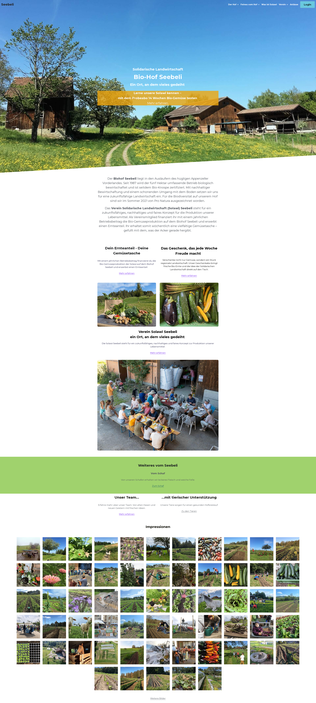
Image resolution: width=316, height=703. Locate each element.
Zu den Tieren (189, 511)
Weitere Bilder (158, 698)
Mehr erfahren (127, 273)
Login (307, 4)
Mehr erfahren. (158, 103)
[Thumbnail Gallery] (28, 549)
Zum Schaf (158, 486)
